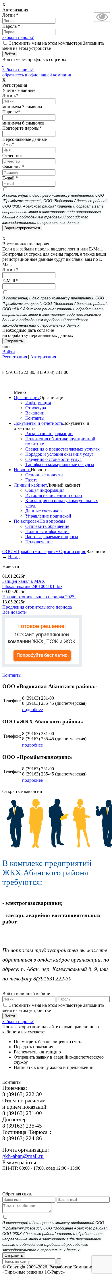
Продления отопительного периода (37, 607)
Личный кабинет (30, 485)
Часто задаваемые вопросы (51, 536)
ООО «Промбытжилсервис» (30, 551)
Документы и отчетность (38, 423)
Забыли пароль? (18, 37)
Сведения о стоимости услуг (53, 459)
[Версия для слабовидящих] (102, 22)
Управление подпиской (48, 516)
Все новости (14, 612)
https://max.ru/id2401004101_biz (32, 586)
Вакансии (35, 412)
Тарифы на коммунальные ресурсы (59, 464)
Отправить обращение (47, 526)
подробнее (32, 709)
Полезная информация (47, 531)
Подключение (39, 541)
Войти (8, 351)
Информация (38, 402)
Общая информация (44, 490)
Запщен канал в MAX (23, 581)
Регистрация (14, 356)
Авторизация (43, 356)
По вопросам (26, 521)
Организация (27, 397)
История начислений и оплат (53, 495)
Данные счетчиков (43, 510)
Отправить (14, 1255)
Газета (31, 479)
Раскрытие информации (49, 433)
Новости (22, 469)
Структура (35, 407)
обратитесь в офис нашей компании (37, 74)
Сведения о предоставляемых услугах (62, 449)
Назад (14, 556)
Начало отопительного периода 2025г (39, 596)
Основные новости (44, 474)
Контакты (35, 418)
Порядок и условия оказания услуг (59, 454)
